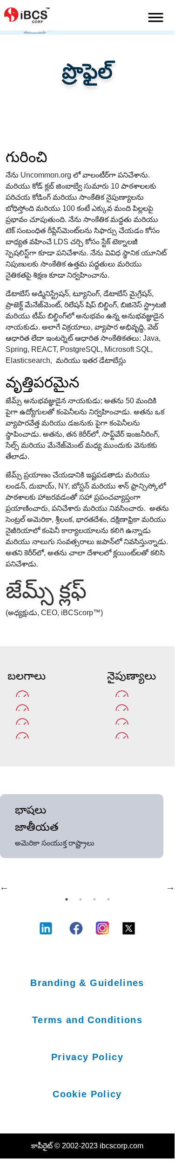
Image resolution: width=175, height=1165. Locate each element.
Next (170, 886)
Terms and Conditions (87, 1020)
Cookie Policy (87, 1094)
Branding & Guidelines (87, 983)
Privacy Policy (87, 1057)
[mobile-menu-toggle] (156, 15)
